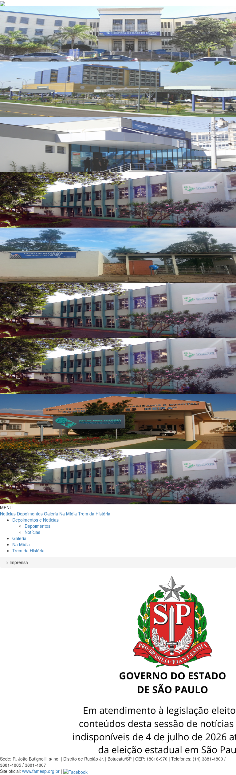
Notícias (8, 514)
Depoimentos (30, 514)
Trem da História (94, 514)
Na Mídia (68, 514)
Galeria (51, 514)
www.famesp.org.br (41, 771)
